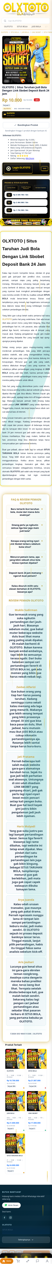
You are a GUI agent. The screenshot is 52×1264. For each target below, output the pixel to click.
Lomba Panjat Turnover (26, 187)
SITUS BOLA (22, 26)
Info (44, 169)
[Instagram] (10, 1218)
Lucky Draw (11, 188)
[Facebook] (4, 1218)
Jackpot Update (40, 188)
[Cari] (5, 21)
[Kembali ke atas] (47, 1246)
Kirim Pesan (13, 1205)
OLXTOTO (8, 26)
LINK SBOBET (36, 32)
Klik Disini (30, 158)
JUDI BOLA (36, 26)
